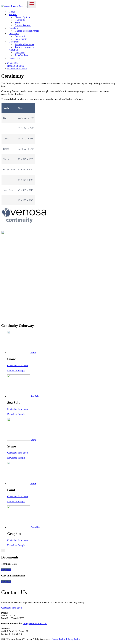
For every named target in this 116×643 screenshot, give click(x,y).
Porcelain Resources (24, 44)
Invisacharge (21, 39)
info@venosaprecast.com (35, 623)
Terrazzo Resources (24, 47)
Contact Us (14, 58)
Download (6, 569)
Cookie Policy (58, 639)
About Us (13, 50)
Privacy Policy (73, 639)
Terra (17, 22)
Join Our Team (22, 55)
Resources (14, 41)
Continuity (20, 20)
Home (12, 11)
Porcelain (13, 28)
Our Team (19, 52)
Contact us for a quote (17, 365)
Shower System (22, 17)
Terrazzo (13, 14)
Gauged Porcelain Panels (27, 30)
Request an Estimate (17, 68)
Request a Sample (15, 66)
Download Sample (16, 370)
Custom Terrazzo (23, 25)
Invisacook (14, 33)
